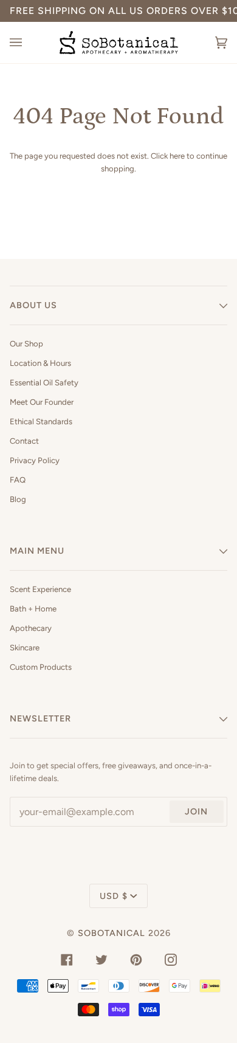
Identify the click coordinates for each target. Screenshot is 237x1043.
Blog (18, 499)
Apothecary (31, 628)
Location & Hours (40, 363)
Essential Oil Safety (44, 382)
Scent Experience (40, 589)
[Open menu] (28, 42)
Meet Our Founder (42, 402)
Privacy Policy (35, 460)
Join (196, 811)
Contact (24, 441)
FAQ (18, 479)
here (177, 155)
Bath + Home (33, 608)
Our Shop (26, 343)
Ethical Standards (41, 421)
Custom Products (41, 667)
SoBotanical (111, 933)
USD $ (114, 895)
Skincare (25, 647)
